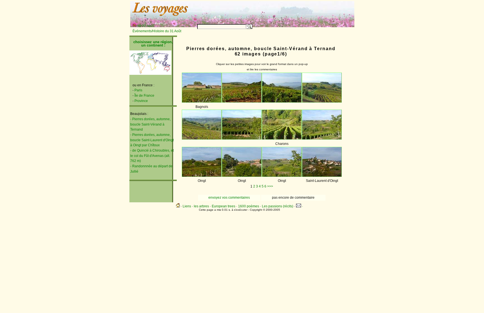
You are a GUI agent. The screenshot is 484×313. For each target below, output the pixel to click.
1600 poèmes (248, 206)
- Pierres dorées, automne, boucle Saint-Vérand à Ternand (150, 124)
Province (141, 101)
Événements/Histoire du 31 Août (156, 31)
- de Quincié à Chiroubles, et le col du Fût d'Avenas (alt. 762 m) (152, 156)
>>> (270, 186)
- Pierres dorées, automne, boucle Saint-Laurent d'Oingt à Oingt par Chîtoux (152, 140)
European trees (223, 206)
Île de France (144, 96)
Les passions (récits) (277, 206)
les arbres (201, 206)
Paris (138, 90)
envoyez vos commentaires (229, 198)
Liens (187, 206)
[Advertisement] (284, 10)
